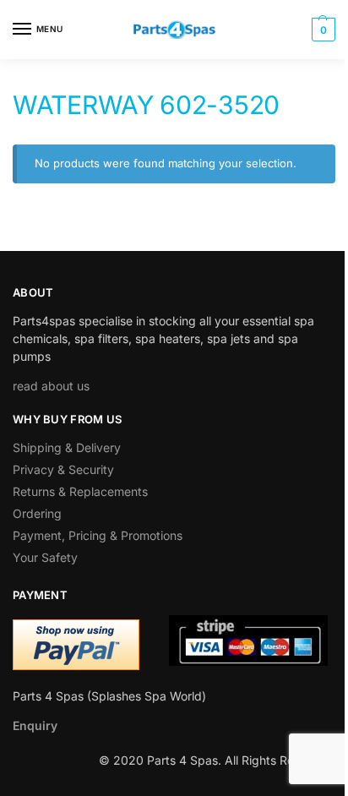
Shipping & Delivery (67, 447)
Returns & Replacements (80, 491)
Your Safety (45, 557)
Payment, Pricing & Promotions (97, 535)
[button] (321, 29)
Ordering (37, 513)
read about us (51, 386)
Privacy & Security (63, 469)
